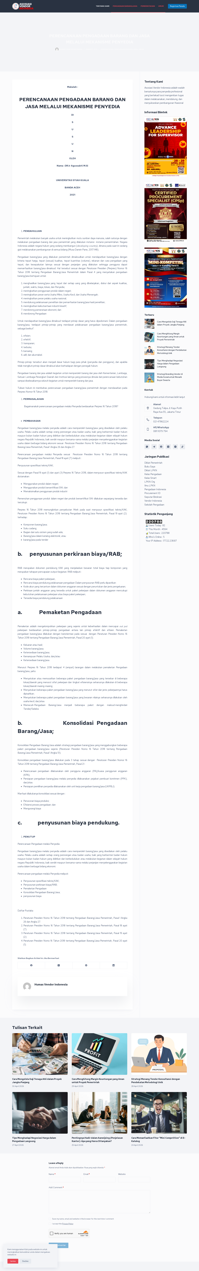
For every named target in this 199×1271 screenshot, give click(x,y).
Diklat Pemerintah (153, 462)
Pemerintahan (148, 6)
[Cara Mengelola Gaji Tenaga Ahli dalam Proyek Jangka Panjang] (149, 324)
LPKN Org (149, 481)
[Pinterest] (86, 965)
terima (13, 1261)
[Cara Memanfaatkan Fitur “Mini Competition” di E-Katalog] (159, 1113)
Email (87, 1174)
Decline (25, 1261)
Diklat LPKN (150, 470)
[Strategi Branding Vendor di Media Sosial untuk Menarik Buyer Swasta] (149, 377)
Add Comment (56, 1187)
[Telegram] (154, 446)
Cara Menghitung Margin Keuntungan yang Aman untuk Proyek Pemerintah (170, 336)
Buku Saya (149, 466)
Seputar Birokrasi (153, 496)
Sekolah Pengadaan (154, 504)
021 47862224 (160, 421)
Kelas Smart (150, 477)
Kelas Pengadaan (153, 474)
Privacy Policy (67, 1224)
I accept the (62, 1224)
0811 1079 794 (160, 431)
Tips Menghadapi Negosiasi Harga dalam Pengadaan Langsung (170, 363)
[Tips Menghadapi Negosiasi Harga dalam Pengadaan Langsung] (149, 364)
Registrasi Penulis (177, 6)
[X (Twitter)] (58, 965)
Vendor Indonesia (153, 500)
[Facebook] (31, 965)
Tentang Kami (102, 6)
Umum (161, 6)
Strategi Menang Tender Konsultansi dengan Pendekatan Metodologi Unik (172, 350)
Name (52, 1174)
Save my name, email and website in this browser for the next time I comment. (83, 1219)
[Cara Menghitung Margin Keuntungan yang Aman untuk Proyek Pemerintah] (149, 337)
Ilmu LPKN (149, 485)
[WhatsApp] (147, 446)
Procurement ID (152, 493)
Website (122, 1174)
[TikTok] (182, 446)
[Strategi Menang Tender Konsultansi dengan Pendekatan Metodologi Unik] (149, 351)
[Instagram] (175, 446)
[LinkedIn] (113, 965)
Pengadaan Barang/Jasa (125, 6)
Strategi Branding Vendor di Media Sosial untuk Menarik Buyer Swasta (170, 377)
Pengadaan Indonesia (155, 489)
